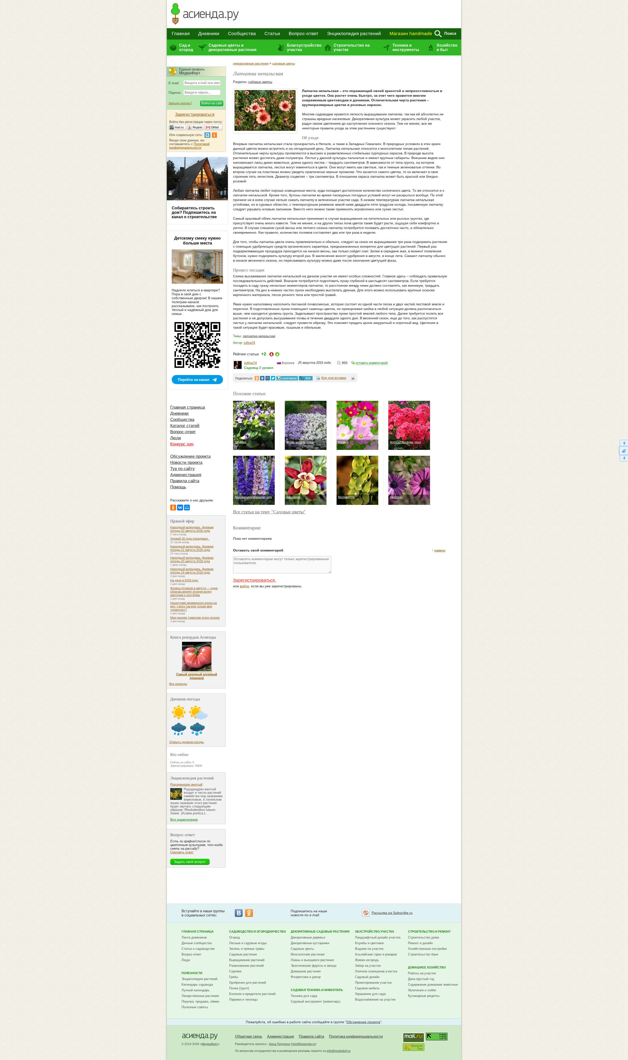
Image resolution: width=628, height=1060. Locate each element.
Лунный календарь (195, 990)
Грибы (233, 977)
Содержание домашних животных (433, 984)
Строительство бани (423, 954)
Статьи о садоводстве (198, 949)
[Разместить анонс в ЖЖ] (306, 378)
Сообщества (242, 33)
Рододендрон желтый (186, 784)
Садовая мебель (367, 988)
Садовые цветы (302, 949)
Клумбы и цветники (369, 943)
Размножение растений (246, 965)
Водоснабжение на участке (375, 999)
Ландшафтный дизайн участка (377, 937)
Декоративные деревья (308, 937)
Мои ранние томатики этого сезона (195, 617)
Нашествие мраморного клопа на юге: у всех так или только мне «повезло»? (193, 606)
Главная (181, 33)
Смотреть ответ (182, 852)
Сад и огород (186, 47)
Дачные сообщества (197, 943)
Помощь (178, 487)
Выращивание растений (246, 960)
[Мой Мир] (187, 507)
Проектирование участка (373, 982)
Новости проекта (186, 462)
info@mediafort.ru (339, 1051)
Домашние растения (306, 971)
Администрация (185, 474)
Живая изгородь (367, 960)
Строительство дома (423, 937)
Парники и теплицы (243, 999)
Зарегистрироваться (254, 580)
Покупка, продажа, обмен (200, 1001)
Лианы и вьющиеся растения (312, 960)
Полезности (192, 973)
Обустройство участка (374, 931)
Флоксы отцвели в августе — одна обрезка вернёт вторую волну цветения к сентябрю (194, 592)
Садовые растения (243, 954)
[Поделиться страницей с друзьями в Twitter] (273, 378)
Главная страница (187, 407)
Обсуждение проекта (190, 456)
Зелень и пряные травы (246, 949)
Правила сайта (184, 481)
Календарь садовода (197, 984)
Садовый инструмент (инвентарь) (315, 1001)
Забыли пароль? (180, 103)
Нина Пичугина (279, 1044)
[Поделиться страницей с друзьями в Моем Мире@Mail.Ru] (267, 378)
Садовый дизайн (367, 977)
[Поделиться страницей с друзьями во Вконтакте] (262, 378)
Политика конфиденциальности (356, 1036)
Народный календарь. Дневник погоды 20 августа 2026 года (191, 559)
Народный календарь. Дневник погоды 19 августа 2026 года (191, 570)
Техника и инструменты (405, 47)
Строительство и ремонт (429, 931)
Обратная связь (248, 1036)
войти (244, 586)
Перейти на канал (193, 379)
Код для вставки (333, 378)
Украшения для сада (370, 994)
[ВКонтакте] (180, 507)
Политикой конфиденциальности (189, 145)
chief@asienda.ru (303, 1044)
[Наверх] (623, 443)
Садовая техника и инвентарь (317, 990)
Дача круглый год (421, 979)
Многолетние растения (308, 954)
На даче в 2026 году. (184, 580)
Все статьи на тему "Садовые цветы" (269, 512)
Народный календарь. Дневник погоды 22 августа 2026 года (191, 529)
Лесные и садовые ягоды (248, 943)
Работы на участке (422, 973)
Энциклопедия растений (354, 33)
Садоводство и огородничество (257, 931)
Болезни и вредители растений (252, 994)
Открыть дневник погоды (186, 742)
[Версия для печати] (353, 379)
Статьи (272, 33)
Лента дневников (194, 937)
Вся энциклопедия (184, 819)
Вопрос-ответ (303, 33)
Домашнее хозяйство (427, 967)
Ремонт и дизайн (420, 943)
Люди (175, 438)
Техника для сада (304, 996)
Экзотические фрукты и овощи (313, 965)
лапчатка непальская (259, 336)
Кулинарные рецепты (423, 996)
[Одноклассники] (173, 507)
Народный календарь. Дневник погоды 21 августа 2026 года (191, 548)
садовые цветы (283, 63)
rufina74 (249, 343)
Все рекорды (178, 684)
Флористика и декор (306, 977)
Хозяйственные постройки (427, 949)
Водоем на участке (369, 949)
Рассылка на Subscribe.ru (392, 913)
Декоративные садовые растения (320, 931)
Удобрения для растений (247, 982)
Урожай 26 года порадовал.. (189, 538)
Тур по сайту (182, 468)
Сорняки (235, 971)
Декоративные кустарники (310, 943)
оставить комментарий (372, 363)
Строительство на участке (352, 47)
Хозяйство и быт (447, 47)
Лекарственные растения (200, 996)
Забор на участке (368, 965)
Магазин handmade (411, 33)
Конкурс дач (182, 444)
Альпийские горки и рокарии (376, 954)
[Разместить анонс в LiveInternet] (287, 378)
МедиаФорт (210, 1044)
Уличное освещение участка (376, 971)
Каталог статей (184, 425)
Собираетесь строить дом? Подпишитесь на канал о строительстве (194, 212)
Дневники (208, 33)
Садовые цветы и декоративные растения (232, 47)
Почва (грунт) (239, 988)
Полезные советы (195, 1007)
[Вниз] (623, 458)
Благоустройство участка (304, 47)
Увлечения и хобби (422, 990)
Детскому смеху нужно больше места (197, 240)
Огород (234, 937)
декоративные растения (250, 63)
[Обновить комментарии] (623, 450)
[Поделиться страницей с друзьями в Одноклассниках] (257, 378)
